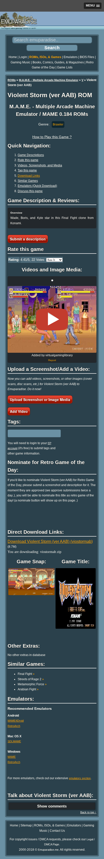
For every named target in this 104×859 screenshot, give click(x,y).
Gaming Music (20, 62)
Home (13, 57)
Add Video (19, 411)
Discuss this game (30, 191)
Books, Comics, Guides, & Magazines (58, 62)
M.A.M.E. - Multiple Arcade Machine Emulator (48, 80)
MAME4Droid (16, 720)
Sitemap (26, 825)
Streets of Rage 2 (31, 679)
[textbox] (29, 433)
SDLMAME (14, 741)
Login (23, 57)
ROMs (12, 80)
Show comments (52, 806)
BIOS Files (87, 57)
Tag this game (27, 170)
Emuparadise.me (48, 849)
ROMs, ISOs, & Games (45, 57)
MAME (12, 756)
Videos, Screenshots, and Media (40, 165)
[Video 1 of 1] (52, 319)
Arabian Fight (28, 689)
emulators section (80, 778)
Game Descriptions (31, 155)
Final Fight (26, 674)
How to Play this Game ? (52, 137)
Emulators (70, 57)
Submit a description (28, 238)
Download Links (29, 176)
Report (52, 360)
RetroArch (14, 725)
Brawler (58, 124)
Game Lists (64, 67)
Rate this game (28, 160)
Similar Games (28, 181)
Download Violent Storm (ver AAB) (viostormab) (50, 541)
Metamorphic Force (32, 684)
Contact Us (57, 830)
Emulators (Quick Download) (37, 186)
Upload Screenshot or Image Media (40, 399)
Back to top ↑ (88, 812)
